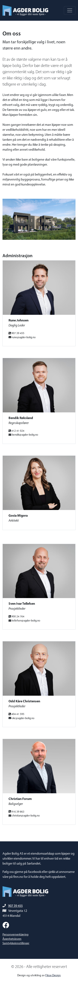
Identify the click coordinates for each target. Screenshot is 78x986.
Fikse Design (53, 975)
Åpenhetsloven (11, 939)
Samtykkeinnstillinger (15, 943)
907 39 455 (15, 906)
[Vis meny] (70, 10)
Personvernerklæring (15, 934)
